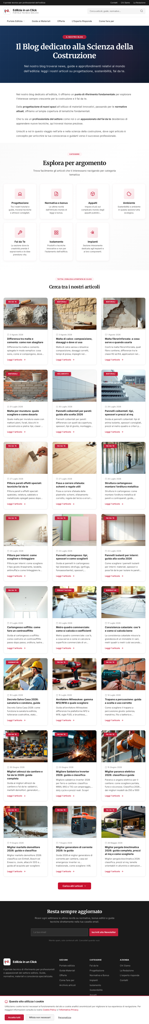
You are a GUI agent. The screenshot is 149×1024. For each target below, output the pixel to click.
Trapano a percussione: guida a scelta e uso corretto (123, 701)
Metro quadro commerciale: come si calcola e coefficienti (73, 629)
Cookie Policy (49, 1009)
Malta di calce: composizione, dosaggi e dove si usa (74, 340)
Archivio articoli (67, 985)
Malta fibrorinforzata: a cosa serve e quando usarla (122, 340)
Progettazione (97, 970)
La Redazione (139, 2)
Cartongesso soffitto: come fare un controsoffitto (23, 629)
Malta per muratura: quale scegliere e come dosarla (23, 413)
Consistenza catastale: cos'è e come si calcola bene (122, 629)
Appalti (93, 995)
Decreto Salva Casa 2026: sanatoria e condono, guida (23, 701)
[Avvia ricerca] (141, 11)
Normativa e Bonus (99, 975)
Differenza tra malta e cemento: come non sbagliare (25, 340)
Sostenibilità (96, 990)
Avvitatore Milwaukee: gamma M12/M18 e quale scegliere (74, 701)
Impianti (94, 980)
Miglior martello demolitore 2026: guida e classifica (23, 849)
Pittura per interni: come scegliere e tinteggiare (22, 557)
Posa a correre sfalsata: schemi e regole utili (70, 485)
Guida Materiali (67, 970)
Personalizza (64, 1017)
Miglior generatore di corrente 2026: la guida (74, 849)
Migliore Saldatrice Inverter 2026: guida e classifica (72, 773)
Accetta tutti (14, 1017)
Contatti (113, 2)
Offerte (61, 21)
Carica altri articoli (73, 885)
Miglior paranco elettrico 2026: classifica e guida (120, 773)
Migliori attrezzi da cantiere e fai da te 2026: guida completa (25, 775)
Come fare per (106, 21)
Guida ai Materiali (41, 21)
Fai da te (94, 965)
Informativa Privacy (69, 1009)
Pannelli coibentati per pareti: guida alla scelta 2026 (74, 413)
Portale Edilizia (15, 21)
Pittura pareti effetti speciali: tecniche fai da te (24, 485)
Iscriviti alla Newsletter (104, 932)
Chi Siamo (125, 2)
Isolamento (95, 985)
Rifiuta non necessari (39, 1017)
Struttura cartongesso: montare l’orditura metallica (122, 485)
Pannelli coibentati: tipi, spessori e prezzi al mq (119, 413)
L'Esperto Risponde (82, 21)
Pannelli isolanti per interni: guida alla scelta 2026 (122, 557)
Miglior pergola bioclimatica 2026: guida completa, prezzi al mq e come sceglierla (123, 851)
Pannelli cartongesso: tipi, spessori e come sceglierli (72, 557)
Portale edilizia (67, 965)
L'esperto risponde (129, 975)
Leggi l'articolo (14, 359)
